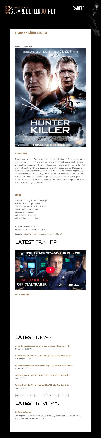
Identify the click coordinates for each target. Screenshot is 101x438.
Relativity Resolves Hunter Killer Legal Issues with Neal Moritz (42, 346)
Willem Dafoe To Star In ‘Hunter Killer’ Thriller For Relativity (42, 385)
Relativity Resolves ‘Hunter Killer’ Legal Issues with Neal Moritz (43, 356)
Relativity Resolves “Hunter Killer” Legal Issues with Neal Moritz (43, 365)
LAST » (65, 395)
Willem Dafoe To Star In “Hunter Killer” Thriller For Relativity (42, 375)
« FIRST (30, 395)
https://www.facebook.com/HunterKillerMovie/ (43, 234)
